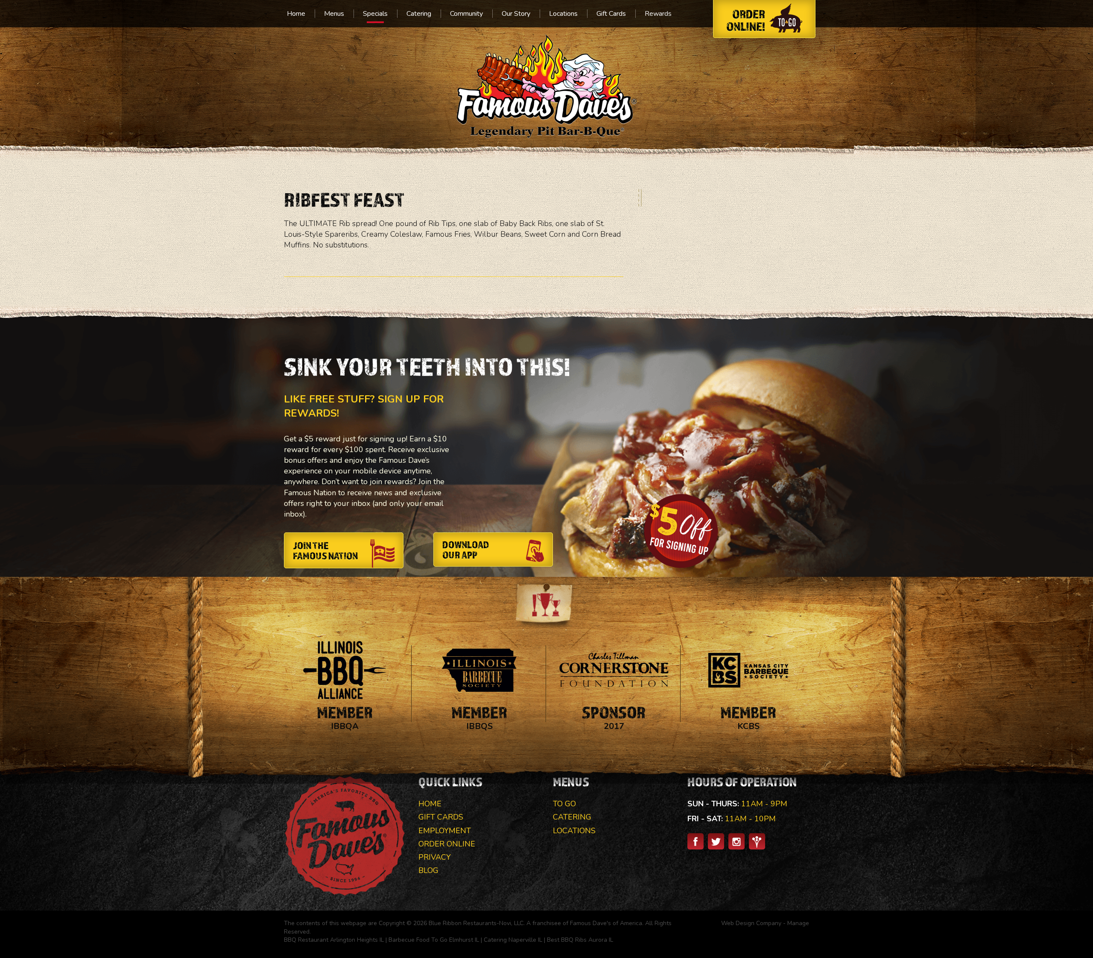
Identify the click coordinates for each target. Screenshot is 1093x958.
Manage (798, 923)
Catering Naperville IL (513, 940)
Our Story (516, 13)
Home (296, 13)
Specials (375, 13)
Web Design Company (751, 923)
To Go (564, 804)
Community (466, 13)
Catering (418, 13)
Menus (334, 13)
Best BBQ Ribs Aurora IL (580, 940)
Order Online (446, 844)
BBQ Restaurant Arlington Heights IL (334, 940)
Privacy (434, 857)
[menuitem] (296, 13)
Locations (563, 13)
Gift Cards (611, 13)
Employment (444, 831)
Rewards (658, 13)
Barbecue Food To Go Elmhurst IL (434, 940)
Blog (428, 870)
